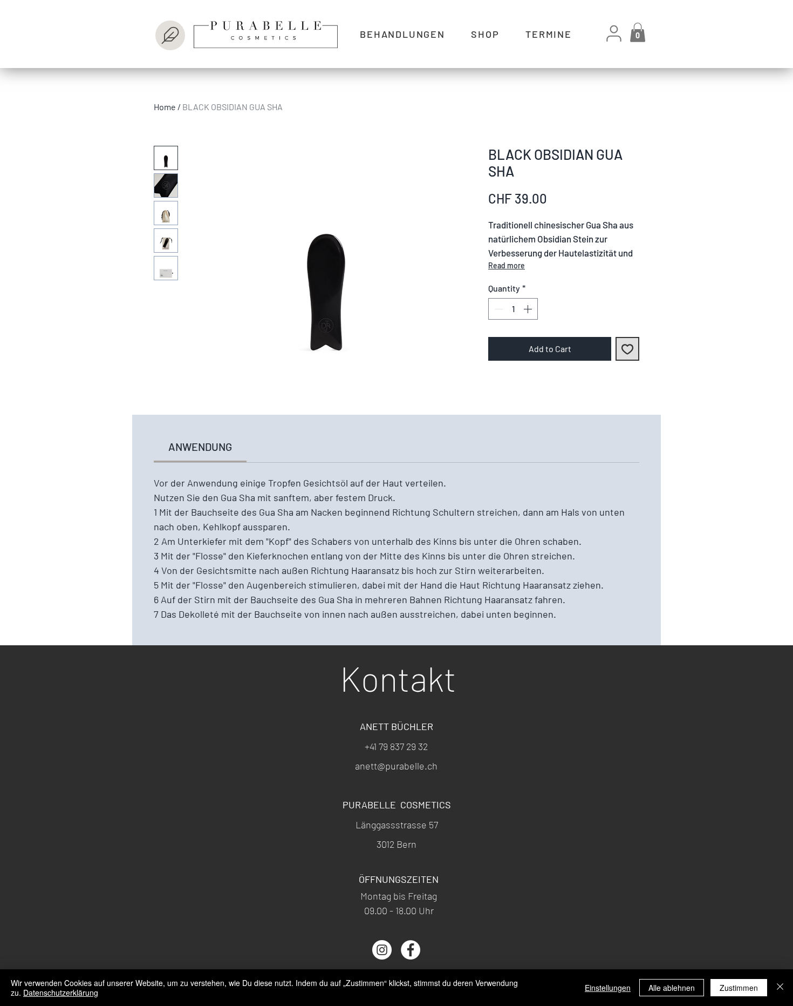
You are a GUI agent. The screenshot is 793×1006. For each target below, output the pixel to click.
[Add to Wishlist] (627, 349)
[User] (614, 33)
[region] (245, 32)
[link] (200, 446)
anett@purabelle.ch (396, 766)
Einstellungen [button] (608, 987)
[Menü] (170, 35)
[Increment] (528, 309)
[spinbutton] (513, 309)
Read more (506, 265)
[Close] (780, 987)
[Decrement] (497, 309)
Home (165, 107)
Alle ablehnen (671, 987)
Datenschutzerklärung (60, 992)
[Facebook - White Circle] (410, 950)
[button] (638, 32)
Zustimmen (739, 987)
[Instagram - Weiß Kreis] (382, 950)
